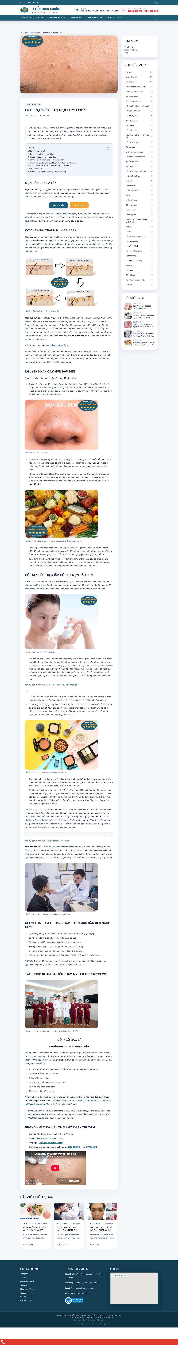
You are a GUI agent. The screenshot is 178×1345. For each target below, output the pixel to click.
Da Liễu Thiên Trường (82, 1293)
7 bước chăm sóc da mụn (57, 841)
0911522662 (78, 1100)
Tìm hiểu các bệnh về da (57, 345)
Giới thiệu (40, 17)
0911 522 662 (151, 11)
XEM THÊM (29, 1245)
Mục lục (31, 147)
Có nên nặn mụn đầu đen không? (61, 685)
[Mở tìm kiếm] (155, 17)
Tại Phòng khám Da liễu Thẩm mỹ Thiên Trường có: (51, 166)
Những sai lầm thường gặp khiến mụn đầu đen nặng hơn (53, 163)
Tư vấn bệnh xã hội (94, 17)
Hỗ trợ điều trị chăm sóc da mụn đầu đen (47, 160)
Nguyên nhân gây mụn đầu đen (43, 157)
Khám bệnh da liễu (57, 17)
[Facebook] (156, 2)
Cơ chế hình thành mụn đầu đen (43, 154)
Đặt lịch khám (25, 1301)
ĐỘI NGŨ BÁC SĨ (36, 169)
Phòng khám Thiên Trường (51, 1142)
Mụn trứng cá (34, 104)
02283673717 (59, 1100)
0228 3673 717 (135, 11)
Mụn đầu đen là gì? (37, 151)
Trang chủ (27, 17)
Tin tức (110, 17)
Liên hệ (120, 17)
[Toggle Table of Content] (107, 148)
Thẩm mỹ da (75, 17)
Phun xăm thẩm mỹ (27, 1289)
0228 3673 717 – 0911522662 (86, 1283)
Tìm (126, 53)
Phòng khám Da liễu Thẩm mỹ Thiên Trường (48, 172)
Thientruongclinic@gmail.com (49, 1138)
